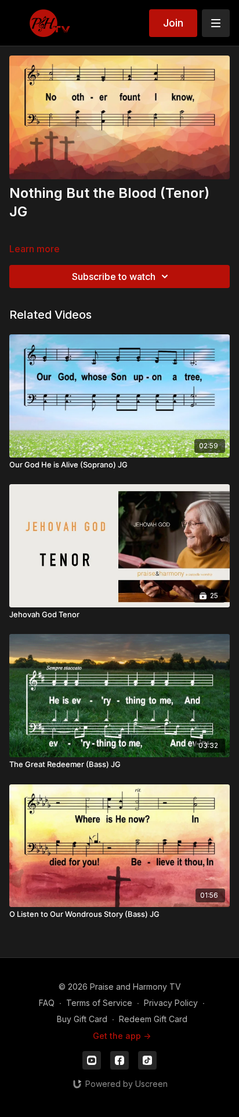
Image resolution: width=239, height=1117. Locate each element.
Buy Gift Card (82, 1019)
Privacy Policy (171, 1003)
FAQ (47, 1003)
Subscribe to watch (113, 276)
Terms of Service (99, 1003)
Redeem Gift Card (153, 1019)
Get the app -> (122, 1036)
